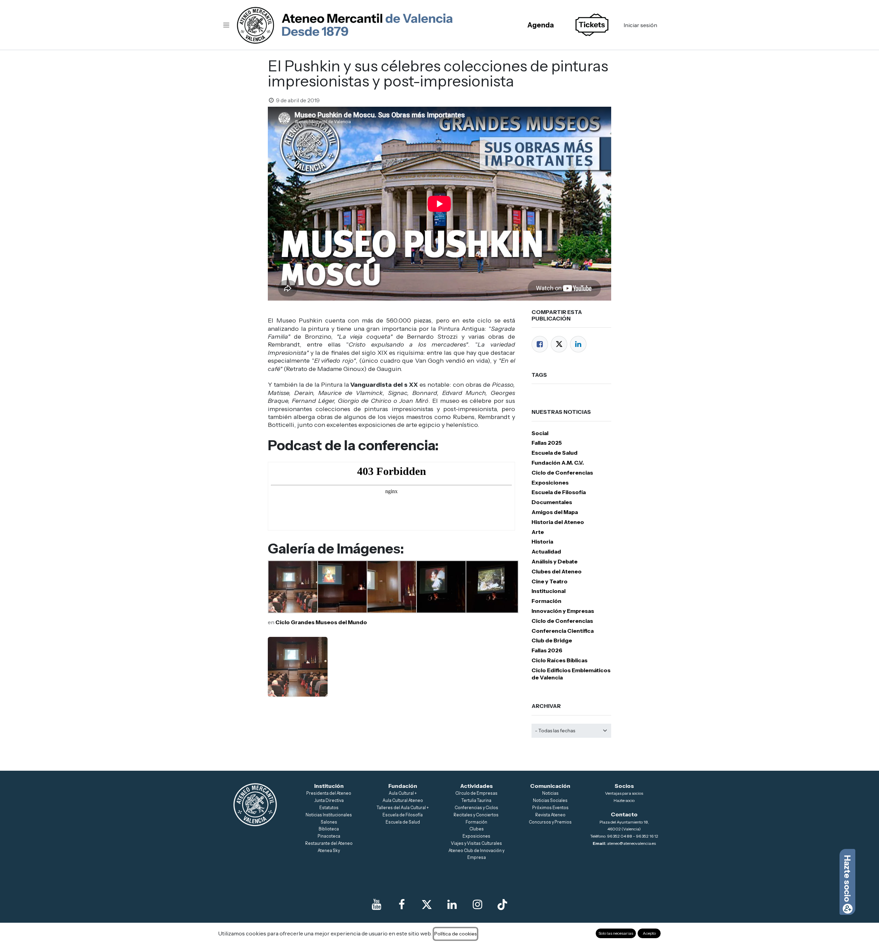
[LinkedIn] (578, 344)
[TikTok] (502, 905)
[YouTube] (377, 905)
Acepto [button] (649, 933)
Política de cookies (455, 934)
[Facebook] (540, 344)
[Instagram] (477, 905)
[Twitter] (559, 344)
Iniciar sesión (640, 25)
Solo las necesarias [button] (615, 933)
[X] (427, 905)
